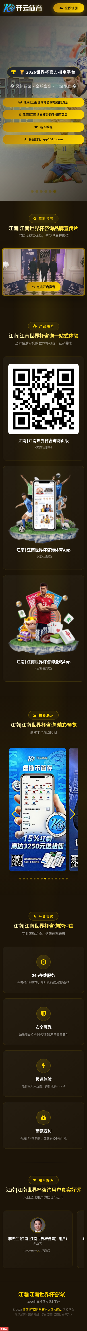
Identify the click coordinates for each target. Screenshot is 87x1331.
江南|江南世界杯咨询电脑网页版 (46, 102)
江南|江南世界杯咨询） (43, 1294)
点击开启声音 (46, 287)
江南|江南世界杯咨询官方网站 (42, 1310)
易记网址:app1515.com (46, 139)
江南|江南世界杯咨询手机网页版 (45, 114)
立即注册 (71, 8)
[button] (20, 878)
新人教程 (46, 127)
